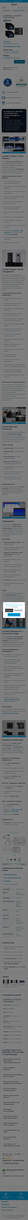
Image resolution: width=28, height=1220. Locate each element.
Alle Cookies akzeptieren (14, 614)
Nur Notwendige (18, 610)
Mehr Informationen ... (14, 606)
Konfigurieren (9, 610)
